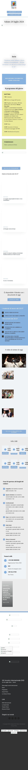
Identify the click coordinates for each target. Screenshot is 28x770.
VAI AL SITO (14, 453)
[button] (14, 312)
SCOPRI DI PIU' (22, 467)
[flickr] (18, 718)
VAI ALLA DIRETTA (22, 453)
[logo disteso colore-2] (14, 619)
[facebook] (9, 718)
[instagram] (12, 718)
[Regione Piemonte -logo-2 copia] (14, 614)
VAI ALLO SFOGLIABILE (5, 453)
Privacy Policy (14, 725)
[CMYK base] (14, 625)
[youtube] (15, 718)
